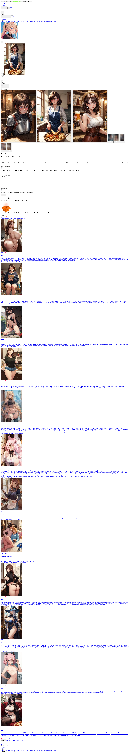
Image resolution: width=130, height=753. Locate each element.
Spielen (3, 83)
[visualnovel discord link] (11, 8)
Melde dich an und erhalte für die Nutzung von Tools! (16, 1)
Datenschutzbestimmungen (6, 21)
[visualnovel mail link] (4, 748)
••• (1, 82)
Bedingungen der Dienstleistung (19, 21)
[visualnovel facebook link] (1, 744)
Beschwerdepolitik (30, 21)
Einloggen (5, 8)
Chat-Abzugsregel (4, 86)
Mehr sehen (3, 217)
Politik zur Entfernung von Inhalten (41, 21)
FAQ (2, 748)
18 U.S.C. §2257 (52, 21)
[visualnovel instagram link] (5, 744)
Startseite (4, 3)
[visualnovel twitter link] (3, 744)
